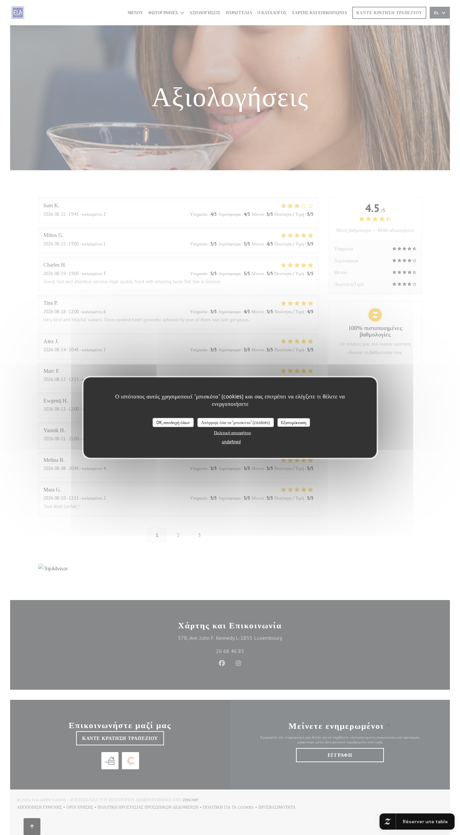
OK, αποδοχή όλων (173, 422)
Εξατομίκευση (293, 422)
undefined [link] (231, 442)
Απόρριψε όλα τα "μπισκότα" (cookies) (235, 422)
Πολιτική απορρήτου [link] (232, 433)
